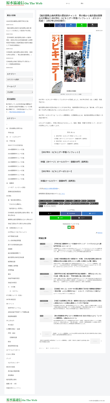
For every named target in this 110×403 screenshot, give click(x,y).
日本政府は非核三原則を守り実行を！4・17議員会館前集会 (18, 63)
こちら (62, 193)
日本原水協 (47, 206)
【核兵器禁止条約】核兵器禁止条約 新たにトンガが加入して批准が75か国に (18, 29)
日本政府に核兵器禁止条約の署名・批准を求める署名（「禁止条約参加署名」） (19, 53)
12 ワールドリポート (52, 203)
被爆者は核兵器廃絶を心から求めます (80, 203)
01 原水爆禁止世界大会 (46, 200)
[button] (92, 25)
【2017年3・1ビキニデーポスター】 (66, 141)
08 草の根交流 (92, 200)
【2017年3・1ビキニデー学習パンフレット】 (68, 136)
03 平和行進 (69, 200)
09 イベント (43, 203)
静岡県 (54, 206)
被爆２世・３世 (94, 203)
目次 (68, 132)
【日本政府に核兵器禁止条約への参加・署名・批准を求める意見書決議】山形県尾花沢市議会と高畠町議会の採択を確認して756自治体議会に (19, 41)
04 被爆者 (77, 200)
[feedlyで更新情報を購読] (69, 227)
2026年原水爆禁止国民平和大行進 (17, 21)
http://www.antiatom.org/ (17, 112)
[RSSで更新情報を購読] (72, 227)
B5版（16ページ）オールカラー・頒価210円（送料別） (71, 138)
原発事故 (67, 203)
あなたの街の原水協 (51, 188)
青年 (41, 206)
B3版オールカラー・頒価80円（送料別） (67, 143)
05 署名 (84, 200)
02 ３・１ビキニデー (59, 200)
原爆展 (61, 203)
